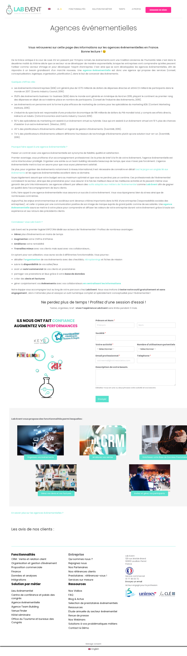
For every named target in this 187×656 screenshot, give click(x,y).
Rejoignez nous (77, 563)
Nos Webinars (76, 619)
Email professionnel (108, 355)
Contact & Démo (78, 628)
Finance (16, 571)
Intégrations (18, 579)
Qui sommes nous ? (80, 559)
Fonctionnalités (23, 554)
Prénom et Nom (105, 320)
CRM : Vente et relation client (28, 559)
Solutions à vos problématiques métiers (92, 623)
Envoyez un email (133, 581)
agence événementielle (97, 70)
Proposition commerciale (26, 567)
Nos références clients (82, 571)
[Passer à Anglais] (49, 8)
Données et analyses (24, 575)
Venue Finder (19, 610)
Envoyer (102, 399)
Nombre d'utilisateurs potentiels (156, 344)
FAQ (70, 595)
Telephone (144, 355)
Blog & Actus (76, 599)
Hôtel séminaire (20, 615)
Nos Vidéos (75, 590)
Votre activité (104, 344)
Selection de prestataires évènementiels (93, 603)
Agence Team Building (25, 606)
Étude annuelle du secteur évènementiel (92, 611)
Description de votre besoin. (112, 367)
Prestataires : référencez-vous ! (87, 575)
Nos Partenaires (78, 567)
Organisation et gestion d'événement (34, 563)
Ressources (75, 607)
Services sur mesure (80, 579)
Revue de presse (78, 615)
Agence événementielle (25, 602)
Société (101, 333)
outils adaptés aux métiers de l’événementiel (112, 184)
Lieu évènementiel (22, 590)
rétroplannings (93, 259)
